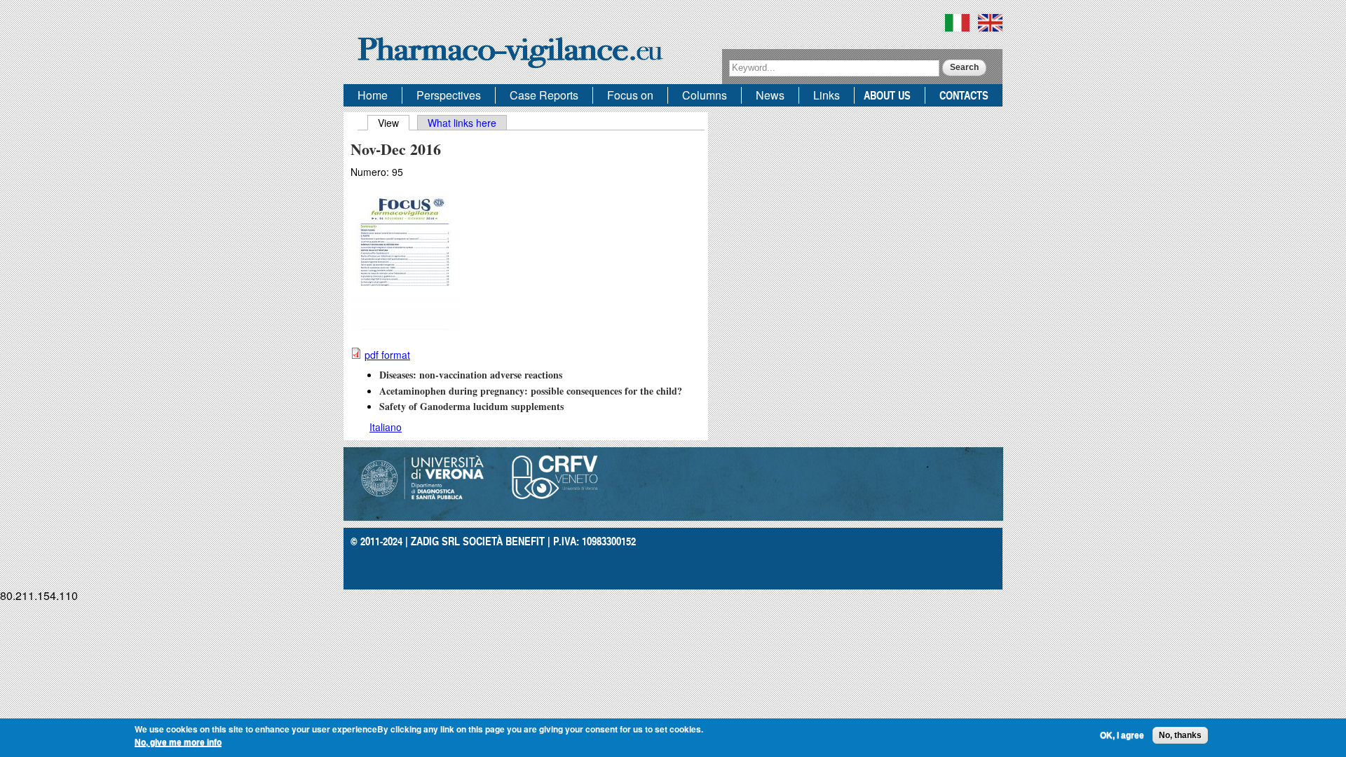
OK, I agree (1122, 735)
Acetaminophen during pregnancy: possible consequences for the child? (530, 390)
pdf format (387, 355)
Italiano (385, 427)
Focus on (630, 95)
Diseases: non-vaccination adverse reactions (470, 374)
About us (887, 95)
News (770, 95)
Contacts (963, 95)
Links (826, 95)
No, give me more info (178, 742)
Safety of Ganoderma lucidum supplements (471, 406)
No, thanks (1180, 735)
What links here (462, 123)
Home (373, 95)
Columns (704, 95)
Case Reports (544, 95)
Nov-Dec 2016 (396, 149)
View (393, 123)
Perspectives (448, 95)
